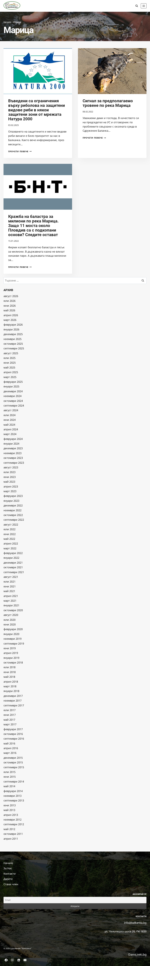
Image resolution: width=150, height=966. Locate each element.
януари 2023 (11, 500)
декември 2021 (13, 562)
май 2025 (9, 367)
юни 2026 (10, 305)
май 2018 (9, 676)
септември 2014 (14, 781)
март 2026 (10, 320)
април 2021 (11, 596)
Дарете (8, 879)
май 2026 (9, 310)
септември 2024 (14, 405)
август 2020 (11, 615)
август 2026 (11, 296)
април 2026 (11, 315)
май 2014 (9, 786)
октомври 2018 (13, 662)
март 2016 (10, 753)
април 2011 (11, 838)
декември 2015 (13, 757)
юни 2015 (10, 776)
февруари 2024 (13, 439)
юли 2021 (10, 581)
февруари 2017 (13, 729)
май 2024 (9, 424)
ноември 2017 (13, 700)
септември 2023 (14, 462)
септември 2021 (14, 572)
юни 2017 (10, 715)
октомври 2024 (13, 401)
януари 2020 (11, 634)
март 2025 (10, 377)
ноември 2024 (13, 396)
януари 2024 (11, 443)
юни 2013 (10, 805)
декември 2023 (13, 448)
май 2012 (9, 829)
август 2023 (11, 467)
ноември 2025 (13, 339)
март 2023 (10, 491)
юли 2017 (10, 710)
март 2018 (10, 686)
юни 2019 (10, 648)
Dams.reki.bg (137, 954)
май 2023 (9, 481)
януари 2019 (11, 658)
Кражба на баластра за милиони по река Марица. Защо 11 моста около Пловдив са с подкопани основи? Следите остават (33, 225)
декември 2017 (13, 696)
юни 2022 (10, 534)
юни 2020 (10, 624)
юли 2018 (10, 667)
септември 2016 (14, 738)
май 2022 (9, 539)
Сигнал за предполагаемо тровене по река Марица (108, 103)
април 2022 (11, 543)
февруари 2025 (13, 381)
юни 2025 (10, 362)
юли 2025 (10, 358)
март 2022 (10, 548)
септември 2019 (14, 643)
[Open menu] (143, 5)
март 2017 (10, 724)
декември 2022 (13, 505)
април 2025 (11, 372)
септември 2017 (14, 705)
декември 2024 (13, 391)
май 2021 (9, 591)
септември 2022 (14, 519)
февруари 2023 (13, 496)
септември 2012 (14, 824)
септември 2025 (14, 348)
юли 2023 (10, 472)
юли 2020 (10, 619)
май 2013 (9, 810)
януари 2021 (11, 605)
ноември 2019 (13, 638)
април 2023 (11, 486)
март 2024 (10, 434)
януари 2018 (11, 691)
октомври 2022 (13, 515)
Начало (7, 22)
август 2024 (11, 410)
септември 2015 (14, 767)
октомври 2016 (13, 734)
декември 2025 (13, 334)
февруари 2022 (13, 553)
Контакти (10, 873)
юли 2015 (10, 772)
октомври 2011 (13, 834)
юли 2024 (10, 415)
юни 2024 (10, 420)
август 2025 (11, 353)
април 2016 (11, 748)
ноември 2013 (13, 795)
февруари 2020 (13, 629)
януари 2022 (11, 557)
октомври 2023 (13, 458)
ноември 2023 (13, 453)
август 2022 (11, 524)
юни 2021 (10, 586)
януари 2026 (11, 329)
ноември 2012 (13, 819)
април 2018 (11, 681)
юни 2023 (10, 477)
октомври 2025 (13, 343)
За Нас (8, 868)
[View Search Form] (136, 6)
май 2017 (9, 719)
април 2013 (11, 815)
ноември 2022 (13, 510)
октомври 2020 (13, 610)
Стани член (11, 884)
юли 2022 (10, 529)
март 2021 (10, 600)
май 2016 (9, 743)
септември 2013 (14, 800)
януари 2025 (11, 386)
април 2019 (11, 653)
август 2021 (11, 577)
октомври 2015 (13, 762)
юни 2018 (10, 672)
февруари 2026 (13, 324)
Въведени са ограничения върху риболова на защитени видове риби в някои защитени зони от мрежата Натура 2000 (36, 109)
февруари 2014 (13, 791)
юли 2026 (10, 301)
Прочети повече (20, 151)
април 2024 (11, 429)
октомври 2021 (13, 567)
